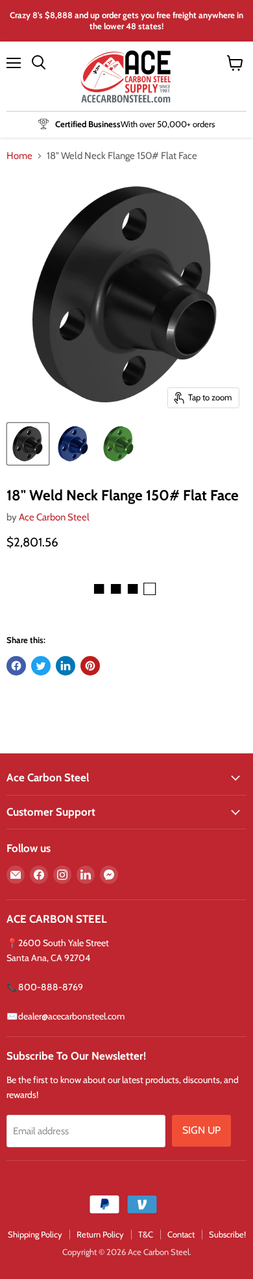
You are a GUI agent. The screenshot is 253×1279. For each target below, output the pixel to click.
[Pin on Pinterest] (90, 666)
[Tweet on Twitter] (41, 666)
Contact (181, 1234)
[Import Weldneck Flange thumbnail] (28, 444)
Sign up (201, 1130)
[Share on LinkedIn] (65, 666)
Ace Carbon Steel (54, 517)
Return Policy (100, 1234)
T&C (145, 1234)
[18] (73, 444)
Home (19, 156)
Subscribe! (227, 1234)
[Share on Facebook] (16, 666)
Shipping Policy (35, 1234)
